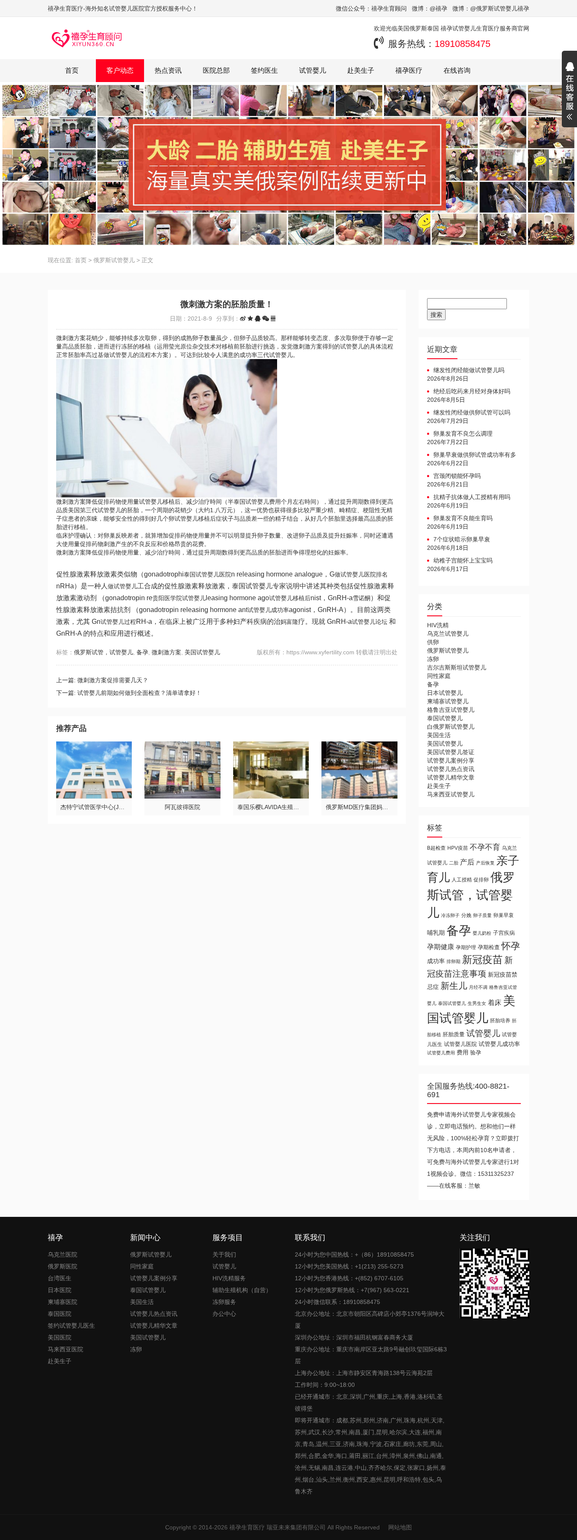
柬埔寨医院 (62, 1301)
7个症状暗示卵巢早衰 (461, 539)
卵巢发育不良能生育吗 (463, 518)
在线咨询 (457, 70)
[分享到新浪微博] (243, 318)
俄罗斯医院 (62, 1266)
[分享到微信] (265, 318)
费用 (462, 1052)
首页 (72, 70)
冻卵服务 (224, 1301)
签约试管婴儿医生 (71, 1325)
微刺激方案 (166, 652)
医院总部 (216, 70)
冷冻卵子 (450, 915)
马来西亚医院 (65, 1349)
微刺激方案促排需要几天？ (112, 680)
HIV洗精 (438, 625)
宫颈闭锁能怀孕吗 (457, 475)
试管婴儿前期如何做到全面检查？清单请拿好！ (139, 692)
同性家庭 (439, 676)
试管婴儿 (312, 70)
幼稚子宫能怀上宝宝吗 (463, 560)
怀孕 (510, 946)
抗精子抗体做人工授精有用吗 (471, 497)
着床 (494, 1002)
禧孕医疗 (408, 70)
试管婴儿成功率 (499, 1043)
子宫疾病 (504, 933)
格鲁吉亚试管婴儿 (450, 709)
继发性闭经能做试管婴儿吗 (468, 370)
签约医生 (264, 70)
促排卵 (481, 879)
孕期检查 (489, 947)
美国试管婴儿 (202, 652)
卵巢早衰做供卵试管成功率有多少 (471, 455)
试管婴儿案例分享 (450, 760)
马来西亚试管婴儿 (450, 794)
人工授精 (462, 879)
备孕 (142, 652)
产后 (467, 862)
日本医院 (59, 1290)
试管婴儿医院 (460, 1044)
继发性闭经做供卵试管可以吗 (471, 412)
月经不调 (478, 987)
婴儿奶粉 (482, 933)
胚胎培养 (500, 1021)
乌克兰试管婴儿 (447, 633)
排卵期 (453, 961)
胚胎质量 (454, 1034)
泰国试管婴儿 (445, 718)
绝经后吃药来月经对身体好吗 (471, 391)
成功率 (436, 961)
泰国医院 (59, 1313)
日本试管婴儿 (445, 692)
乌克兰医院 (62, 1254)
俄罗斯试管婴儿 (114, 260)
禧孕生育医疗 (247, 1527)
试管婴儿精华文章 (450, 777)
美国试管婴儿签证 (450, 752)
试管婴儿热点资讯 (450, 769)
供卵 (433, 642)
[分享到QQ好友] (258, 318)
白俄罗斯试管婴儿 (450, 726)
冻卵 (433, 659)
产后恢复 (485, 862)
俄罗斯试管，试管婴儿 (103, 652)
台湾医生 (59, 1278)
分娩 (466, 915)
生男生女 (477, 1003)
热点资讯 (168, 70)
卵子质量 (482, 915)
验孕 (475, 1052)
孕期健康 (440, 946)
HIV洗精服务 (229, 1278)
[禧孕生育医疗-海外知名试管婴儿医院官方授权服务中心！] (87, 38)
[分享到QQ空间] (250, 318)
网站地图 (400, 1527)
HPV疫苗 (457, 848)
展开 (569, 92)
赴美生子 (360, 70)
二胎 (453, 862)
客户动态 (119, 70)
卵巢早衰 (503, 915)
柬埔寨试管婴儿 (447, 701)
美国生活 (439, 735)
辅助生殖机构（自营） (242, 1290)
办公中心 (224, 1313)
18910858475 (462, 43)
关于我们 (224, 1254)
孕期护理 (466, 947)
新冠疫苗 (482, 959)
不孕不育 (485, 847)
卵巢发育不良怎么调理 (463, 433)
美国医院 (59, 1337)
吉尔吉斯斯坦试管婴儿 (456, 667)
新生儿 (454, 986)
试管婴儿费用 (441, 1052)
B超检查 (436, 848)
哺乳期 (436, 932)
